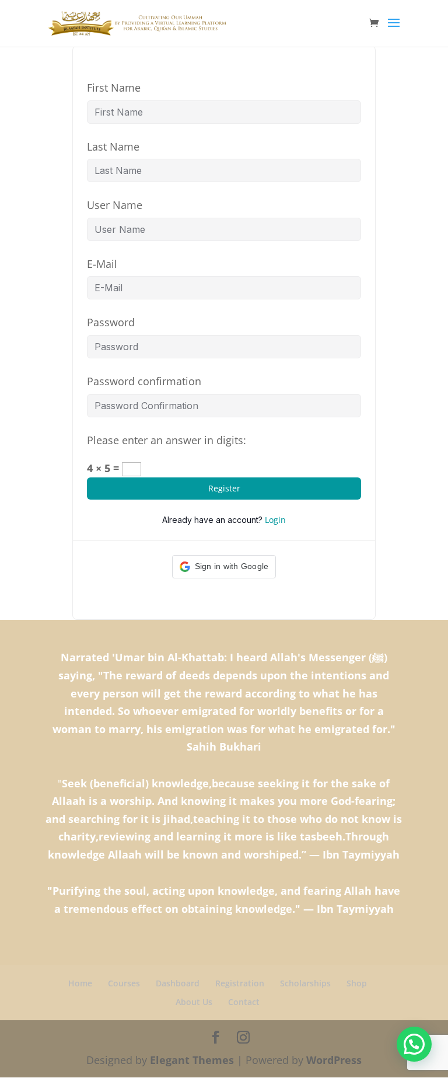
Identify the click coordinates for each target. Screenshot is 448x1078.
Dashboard (178, 983)
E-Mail (102, 264)
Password (111, 322)
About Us (194, 1001)
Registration (239, 983)
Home (80, 983)
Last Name (113, 146)
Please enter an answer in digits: (166, 440)
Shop (356, 983)
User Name (114, 205)
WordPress (334, 1060)
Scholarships (305, 983)
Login (275, 519)
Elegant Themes (192, 1060)
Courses (124, 983)
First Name (114, 88)
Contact (244, 1001)
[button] (224, 566)
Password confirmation (144, 381)
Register (224, 488)
